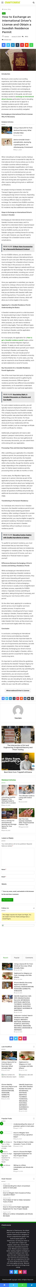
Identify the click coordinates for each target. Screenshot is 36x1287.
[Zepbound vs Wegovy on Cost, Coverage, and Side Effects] (7, 976)
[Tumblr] (14, 698)
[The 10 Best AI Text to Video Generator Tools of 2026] (7, 1145)
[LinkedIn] (10, 698)
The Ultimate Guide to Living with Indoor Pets (26, 797)
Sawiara (7, 36)
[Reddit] (21, 698)
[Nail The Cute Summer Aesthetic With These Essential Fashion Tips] (27, 812)
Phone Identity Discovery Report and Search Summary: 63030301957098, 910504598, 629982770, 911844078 (24, 987)
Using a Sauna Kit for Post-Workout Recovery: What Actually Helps (23, 130)
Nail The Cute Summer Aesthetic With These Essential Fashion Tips (26, 821)
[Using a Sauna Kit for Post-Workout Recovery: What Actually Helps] (7, 130)
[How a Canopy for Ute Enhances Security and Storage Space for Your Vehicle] (9, 813)
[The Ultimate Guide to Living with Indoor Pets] (27, 789)
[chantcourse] (12, 2)
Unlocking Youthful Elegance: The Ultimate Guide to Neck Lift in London (9, 800)
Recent (5, 958)
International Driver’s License (18, 690)
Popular (16, 958)
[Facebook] (3, 698)
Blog (9, 9)
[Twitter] (6, 698)
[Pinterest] (17, 698)
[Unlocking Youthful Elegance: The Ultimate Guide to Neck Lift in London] (9, 790)
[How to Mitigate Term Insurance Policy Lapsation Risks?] (7, 1135)
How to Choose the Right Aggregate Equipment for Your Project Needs (23, 1154)
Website (4, 884)
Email (4, 877)
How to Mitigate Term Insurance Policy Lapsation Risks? (23, 1135)
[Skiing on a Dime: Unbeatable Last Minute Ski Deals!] (7, 1168)
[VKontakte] (25, 698)
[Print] (32, 698)
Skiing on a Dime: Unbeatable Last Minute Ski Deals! (23, 1167)
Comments (29, 958)
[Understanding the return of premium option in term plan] (7, 1126)
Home (5, 9)
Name (4, 869)
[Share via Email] (28, 698)
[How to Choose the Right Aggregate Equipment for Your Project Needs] (7, 1157)
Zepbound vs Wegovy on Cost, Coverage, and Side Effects (23, 975)
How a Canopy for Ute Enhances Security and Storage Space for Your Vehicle (9, 824)
